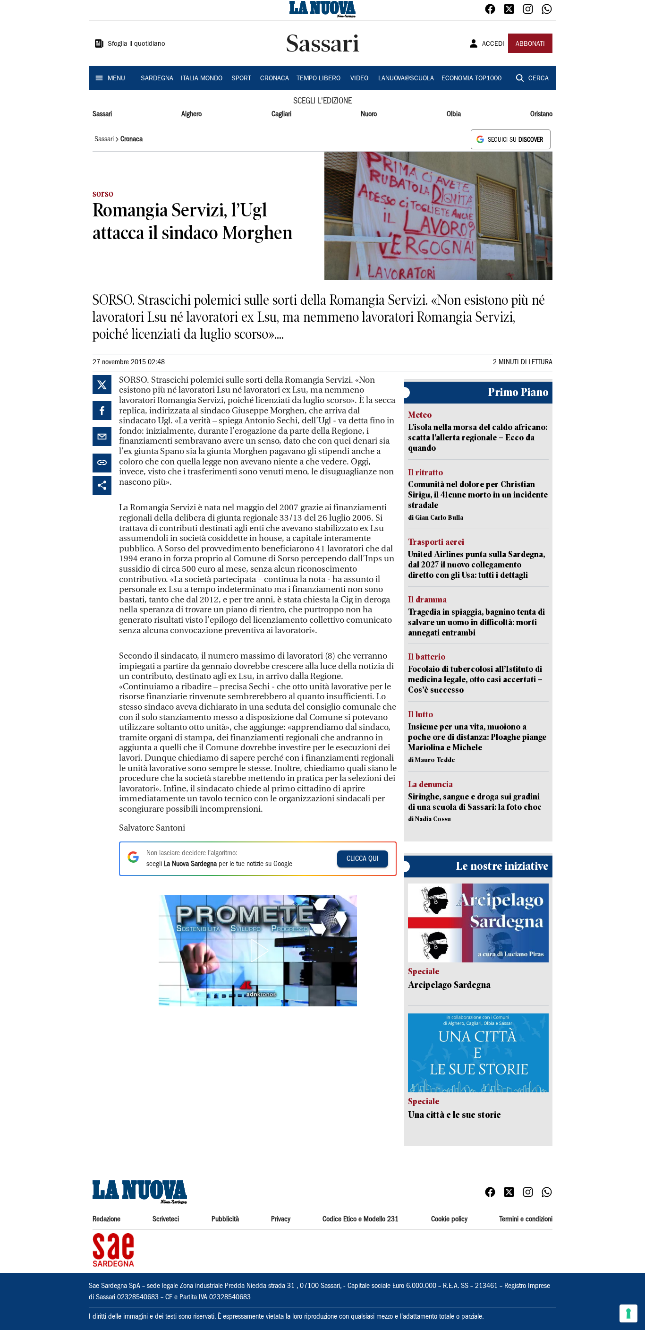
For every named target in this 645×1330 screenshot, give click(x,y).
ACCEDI (493, 44)
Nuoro (369, 114)
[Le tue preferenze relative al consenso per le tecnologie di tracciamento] (628, 1313)
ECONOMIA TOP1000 (471, 79)
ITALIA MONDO (201, 79)
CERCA (538, 79)
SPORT (241, 79)
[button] (258, 950)
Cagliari (281, 114)
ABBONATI (530, 44)
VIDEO (359, 79)
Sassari (102, 114)
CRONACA (274, 79)
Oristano (541, 114)
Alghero (191, 114)
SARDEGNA (157, 79)
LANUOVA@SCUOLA (406, 79)
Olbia (454, 114)
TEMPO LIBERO (318, 79)
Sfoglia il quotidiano (136, 44)
